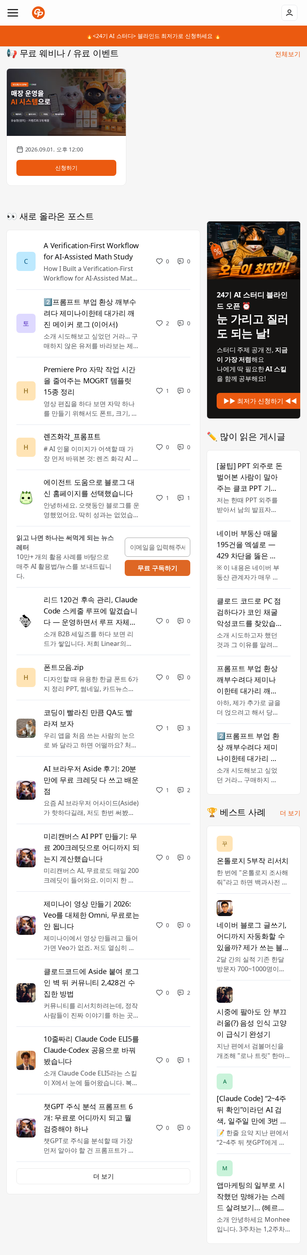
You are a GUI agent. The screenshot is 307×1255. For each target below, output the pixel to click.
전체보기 (288, 54)
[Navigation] (12, 12)
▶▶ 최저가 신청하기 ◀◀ (260, 400)
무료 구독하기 (157, 568)
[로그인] (289, 13)
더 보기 (290, 813)
